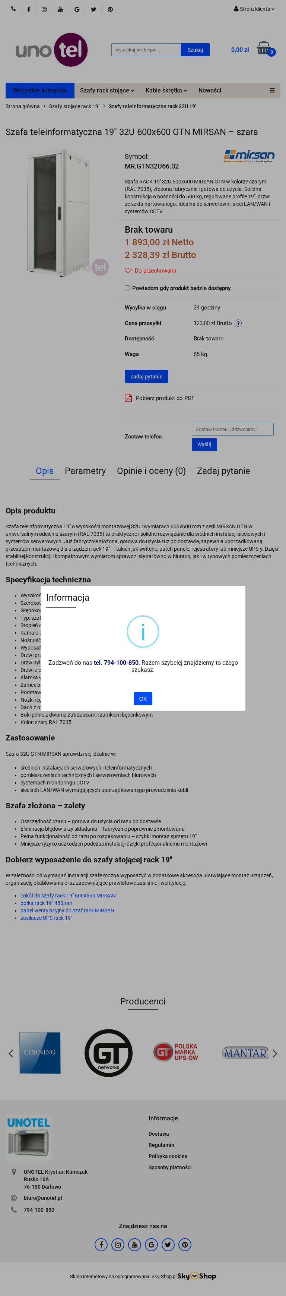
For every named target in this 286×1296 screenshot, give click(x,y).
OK (143, 698)
